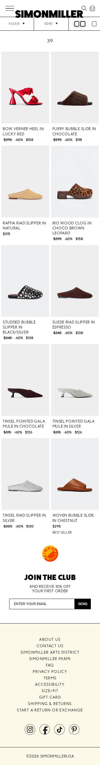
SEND (83, 604)
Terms (50, 678)
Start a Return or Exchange (50, 710)
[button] (10, 8)
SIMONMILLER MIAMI (50, 658)
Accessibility (50, 684)
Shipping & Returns (50, 703)
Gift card (50, 697)
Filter (14, 23)
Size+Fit (50, 691)
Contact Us (50, 646)
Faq (50, 665)
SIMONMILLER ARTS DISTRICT (50, 652)
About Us (50, 639)
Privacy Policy (50, 671)
